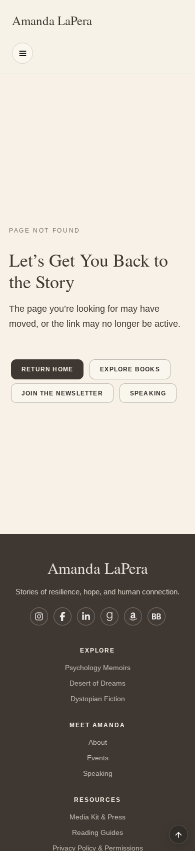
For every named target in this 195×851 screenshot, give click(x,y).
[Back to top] (178, 834)
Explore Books (130, 369)
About (97, 742)
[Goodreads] (109, 616)
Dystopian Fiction (97, 699)
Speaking (148, 393)
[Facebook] (63, 616)
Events (97, 758)
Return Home (47, 369)
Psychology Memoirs (97, 668)
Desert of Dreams (98, 683)
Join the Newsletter (62, 393)
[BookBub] (157, 616)
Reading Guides (97, 832)
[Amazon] (133, 616)
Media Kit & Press (98, 817)
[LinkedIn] (86, 616)
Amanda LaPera (52, 20)
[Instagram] (39, 616)
